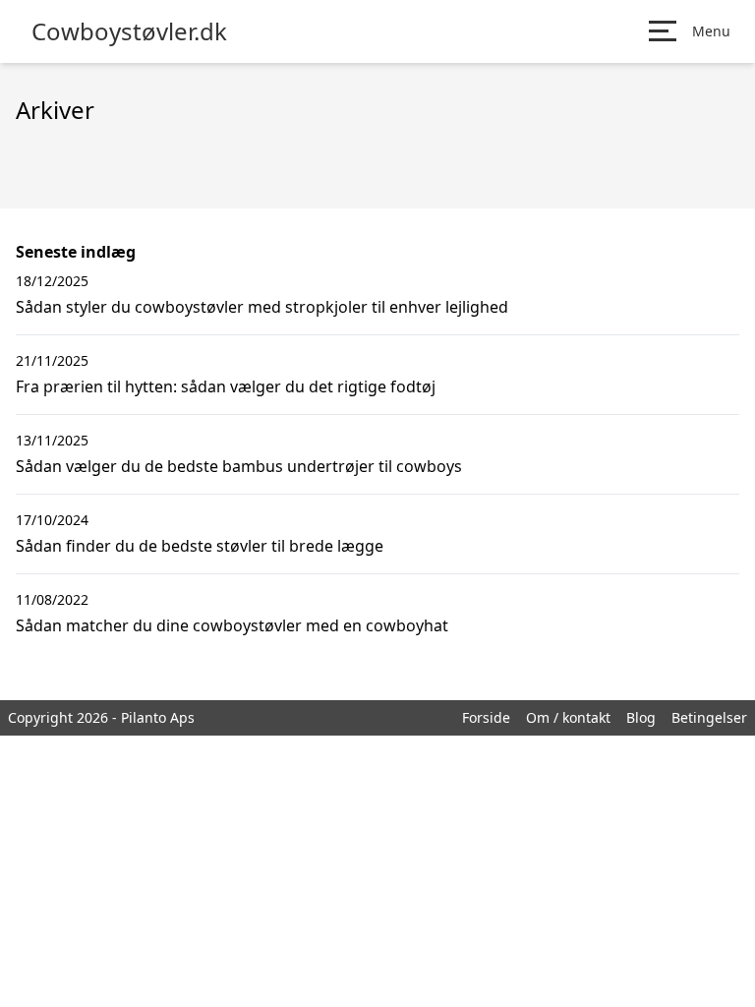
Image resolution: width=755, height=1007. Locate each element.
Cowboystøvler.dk (129, 31)
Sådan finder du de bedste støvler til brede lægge (199, 546)
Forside (486, 717)
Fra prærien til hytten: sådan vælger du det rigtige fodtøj (226, 386)
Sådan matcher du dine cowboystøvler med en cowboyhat (232, 625)
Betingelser (709, 717)
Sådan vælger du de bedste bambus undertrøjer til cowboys (239, 466)
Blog (641, 717)
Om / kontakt (568, 717)
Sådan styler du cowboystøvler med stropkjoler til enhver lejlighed (262, 307)
